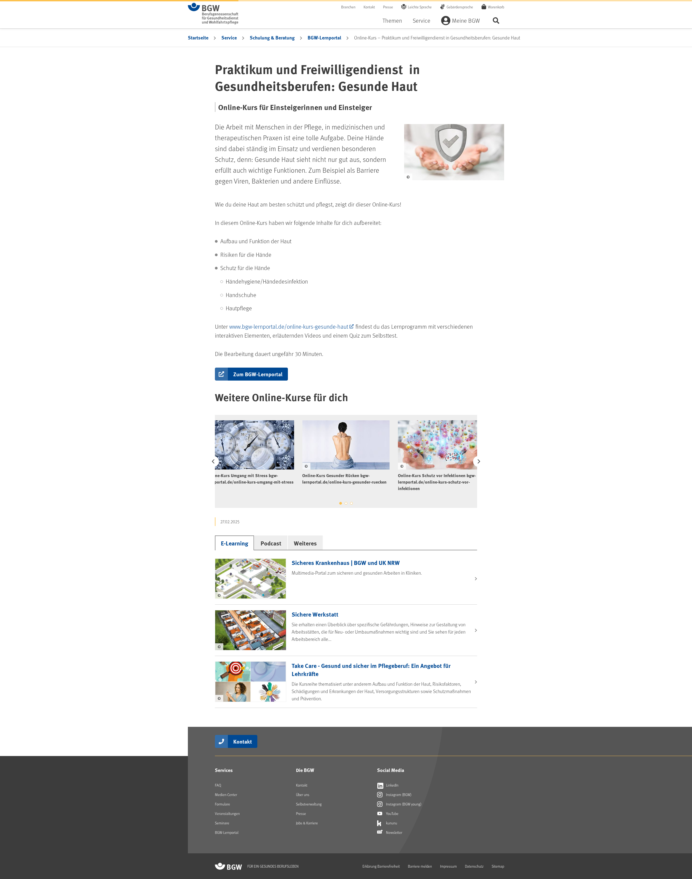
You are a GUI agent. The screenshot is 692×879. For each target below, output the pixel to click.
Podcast (271, 543)
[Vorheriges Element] (213, 461)
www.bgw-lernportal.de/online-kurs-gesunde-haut (288, 326)
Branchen (348, 6)
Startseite (198, 37)
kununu (391, 822)
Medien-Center (226, 794)
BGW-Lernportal (324, 37)
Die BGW (305, 770)
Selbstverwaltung (309, 804)
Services (224, 770)
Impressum (448, 866)
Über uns (302, 794)
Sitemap (498, 866)
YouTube (391, 813)
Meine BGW (466, 20)
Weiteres (305, 543)
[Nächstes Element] (478, 461)
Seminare (222, 822)
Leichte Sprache (420, 6)
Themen (392, 20)
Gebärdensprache (460, 6)
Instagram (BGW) (398, 794)
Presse (388, 6)
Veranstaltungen (227, 813)
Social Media (390, 770)
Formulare (222, 804)
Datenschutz (474, 866)
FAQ (218, 785)
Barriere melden (420, 866)
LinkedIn (391, 785)
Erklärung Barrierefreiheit (381, 866)
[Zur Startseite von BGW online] (213, 13)
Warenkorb (496, 6)
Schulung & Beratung (272, 37)
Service (421, 20)
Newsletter (393, 832)
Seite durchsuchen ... (496, 20)
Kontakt (369, 6)
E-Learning (234, 543)
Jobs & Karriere (307, 822)
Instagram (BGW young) (403, 804)
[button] (251, 374)
